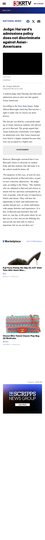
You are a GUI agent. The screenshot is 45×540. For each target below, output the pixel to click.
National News (12, 21)
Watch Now (38, 3)
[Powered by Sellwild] (38, 382)
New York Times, (25, 105)
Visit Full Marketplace (34, 241)
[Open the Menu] (4, 4)
